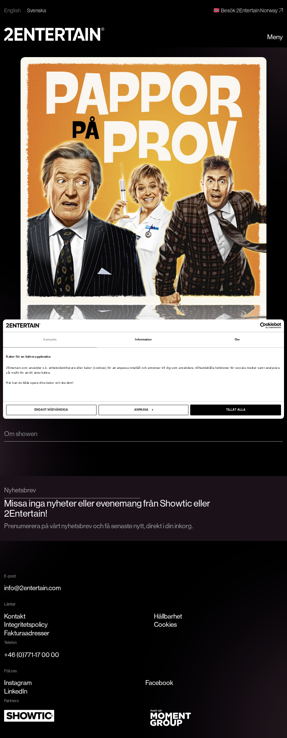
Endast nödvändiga (51, 409)
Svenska (36, 10)
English (12, 10)
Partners (11, 700)
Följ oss (10, 671)
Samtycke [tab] (49, 339)
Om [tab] (237, 339)
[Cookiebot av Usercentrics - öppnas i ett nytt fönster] (248, 326)
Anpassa (141, 409)
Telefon (10, 642)
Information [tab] (143, 339)
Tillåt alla (236, 409)
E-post (10, 576)
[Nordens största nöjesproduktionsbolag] (54, 34)
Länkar (10, 604)
